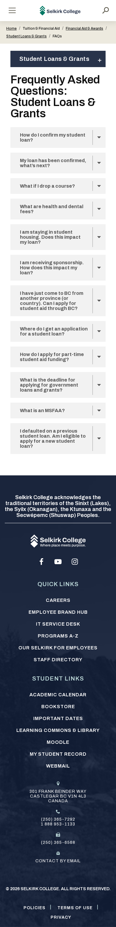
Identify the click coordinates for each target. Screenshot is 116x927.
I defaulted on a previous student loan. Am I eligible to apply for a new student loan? (53, 438)
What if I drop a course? (48, 186)
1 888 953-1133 (58, 824)
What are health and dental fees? (51, 209)
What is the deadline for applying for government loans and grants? (49, 385)
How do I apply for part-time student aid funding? (52, 357)
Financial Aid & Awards (84, 28)
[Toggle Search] (106, 10)
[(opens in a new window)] (41, 561)
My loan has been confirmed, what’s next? (53, 163)
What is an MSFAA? (42, 410)
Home (11, 28)
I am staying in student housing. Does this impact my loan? (50, 237)
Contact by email (58, 861)
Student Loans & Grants (26, 36)
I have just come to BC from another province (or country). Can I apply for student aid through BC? (51, 301)
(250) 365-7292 (58, 819)
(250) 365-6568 (58, 842)
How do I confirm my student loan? (52, 137)
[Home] (60, 10)
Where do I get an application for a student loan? (54, 331)
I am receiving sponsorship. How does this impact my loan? (52, 267)
